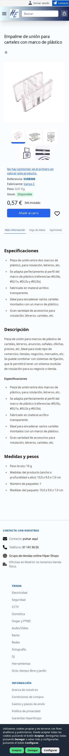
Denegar (33, 750)
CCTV (15, 607)
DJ (13, 656)
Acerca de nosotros (25, 690)
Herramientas (21, 664)
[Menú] (4, 13)
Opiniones (56, 230)
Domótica (18, 614)
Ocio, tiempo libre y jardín (29, 671)
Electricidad (19, 593)
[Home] (6, 52)
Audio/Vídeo (20, 628)
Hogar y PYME (21, 621)
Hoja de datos (37, 230)
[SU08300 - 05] (43, 153)
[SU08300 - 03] (51, 136)
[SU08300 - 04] (26, 153)
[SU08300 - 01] (18, 136)
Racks (16, 635)
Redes (16, 642)
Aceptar (17, 750)
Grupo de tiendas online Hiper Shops (34, 556)
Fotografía (19, 649)
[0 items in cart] (64, 13)
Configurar (50, 750)
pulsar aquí (30, 539)
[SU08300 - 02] (34, 136)
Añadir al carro (29, 213)
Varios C (29, 184)
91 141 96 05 (30, 547)
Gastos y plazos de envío (28, 704)
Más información (15, 230)
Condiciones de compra (28, 697)
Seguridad (19, 600)
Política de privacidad (26, 711)
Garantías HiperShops (26, 718)
